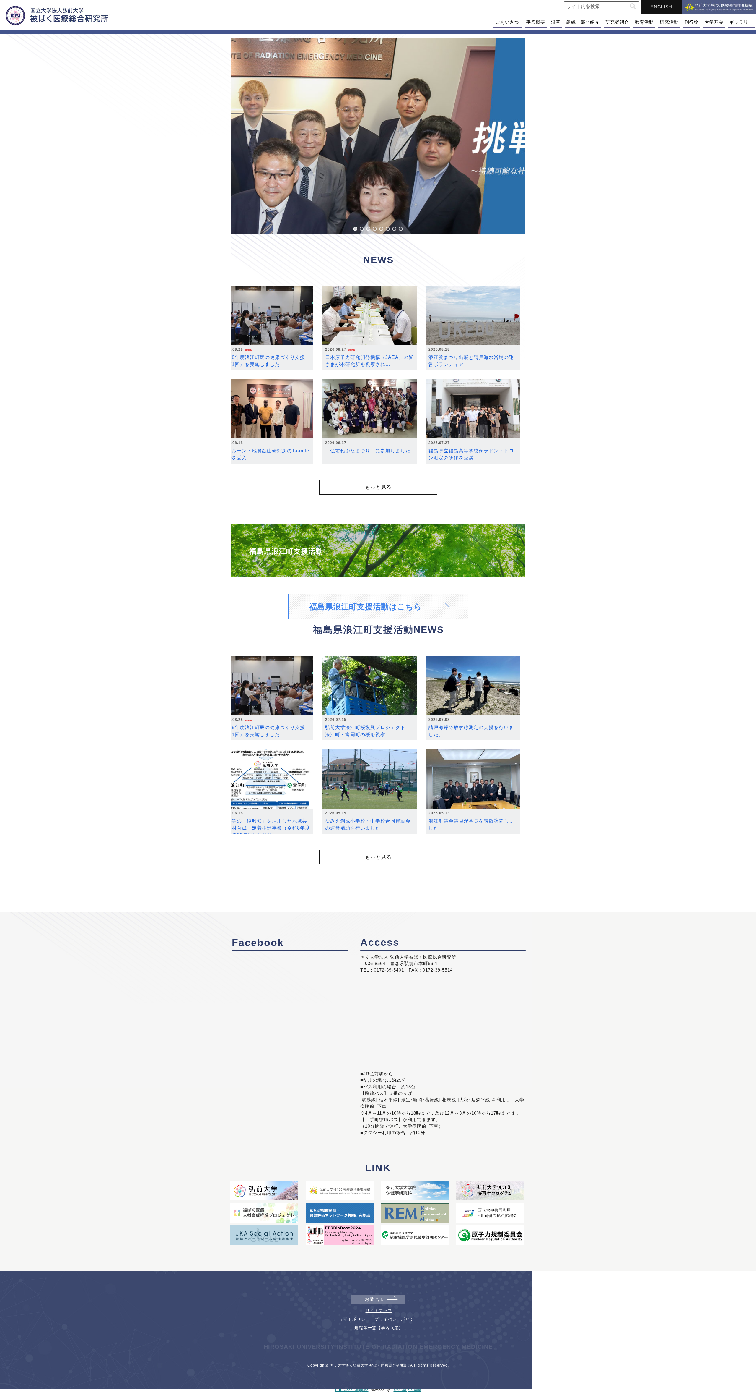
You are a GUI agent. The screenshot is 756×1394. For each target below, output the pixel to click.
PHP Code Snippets (352, 1390)
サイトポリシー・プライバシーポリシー (379, 1319)
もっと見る (378, 487)
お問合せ (375, 1299)
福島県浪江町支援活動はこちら (365, 607)
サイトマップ (379, 1310)
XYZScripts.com (407, 1390)
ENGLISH (661, 6)
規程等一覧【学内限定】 (378, 1327)
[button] (633, 6)
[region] (378, 136)
